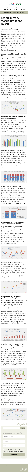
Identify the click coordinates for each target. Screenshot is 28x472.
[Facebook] (18, 424)
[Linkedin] (21, 424)
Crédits (12, 466)
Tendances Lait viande (14, 9)
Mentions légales (5, 466)
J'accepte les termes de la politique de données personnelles (13, 450)
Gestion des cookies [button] (20, 466)
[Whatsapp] (25, 424)
